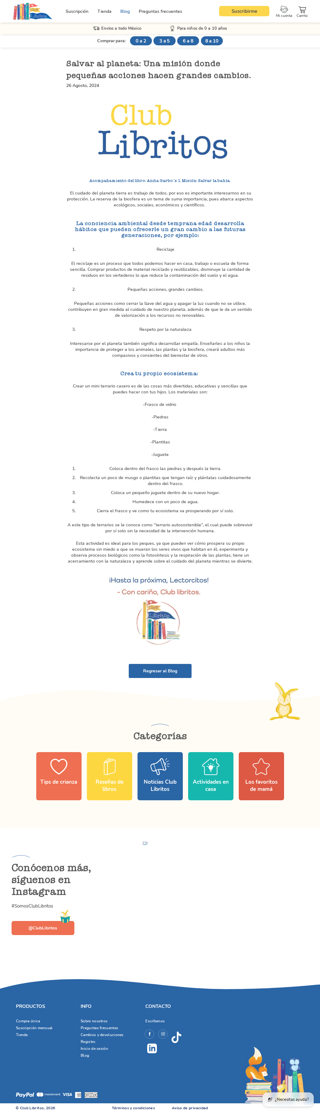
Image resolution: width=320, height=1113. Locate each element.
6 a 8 (188, 41)
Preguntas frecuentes (160, 11)
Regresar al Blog (160, 671)
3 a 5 (164, 41)
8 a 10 (212, 41)
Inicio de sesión (94, 1048)
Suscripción (77, 11)
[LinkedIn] (152, 1048)
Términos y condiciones (133, 1107)
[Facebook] (149, 1035)
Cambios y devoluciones (102, 1034)
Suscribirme (244, 11)
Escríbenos (155, 1021)
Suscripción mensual (34, 1027)
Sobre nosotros (94, 1021)
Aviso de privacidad (190, 1107)
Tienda (105, 11)
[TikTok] (176, 1038)
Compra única (28, 1021)
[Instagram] (163, 1035)
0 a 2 (141, 41)
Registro (88, 1041)
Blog (125, 11)
